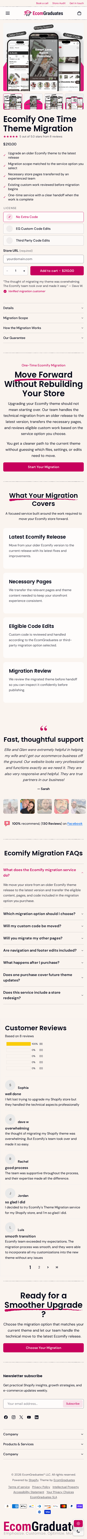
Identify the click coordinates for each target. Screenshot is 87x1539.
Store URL (18, 250)
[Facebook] (6, 1417)
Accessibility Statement (28, 1492)
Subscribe (73, 1404)
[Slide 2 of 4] (33, 102)
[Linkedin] (36, 1417)
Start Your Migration (43, 467)
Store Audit (59, 3)
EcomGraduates (64, 1480)
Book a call (42, 3)
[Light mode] (78, 1523)
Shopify (33, 1480)
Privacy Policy (41, 1487)
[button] (48, 1267)
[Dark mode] (78, 1531)
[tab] (10, 806)
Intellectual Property (66, 1487)
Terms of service (19, 1487)
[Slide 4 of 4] (74, 102)
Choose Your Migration (43, 1348)
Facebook (75, 823)
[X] (21, 1417)
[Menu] (7, 13)
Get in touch (77, 3)
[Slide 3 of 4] (53, 102)
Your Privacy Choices (60, 1492)
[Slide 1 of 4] (12, 102)
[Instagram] (13, 1417)
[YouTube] (29, 1417)
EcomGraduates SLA (43, 1497)
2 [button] (39, 1267)
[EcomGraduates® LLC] (43, 13)
